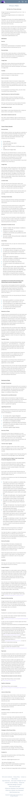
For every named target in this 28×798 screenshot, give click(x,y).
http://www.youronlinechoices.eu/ (13, 640)
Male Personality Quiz (15, 792)
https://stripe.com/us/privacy (9, 680)
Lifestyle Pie (21, 782)
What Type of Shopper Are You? (18, 780)
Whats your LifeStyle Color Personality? (15, 790)
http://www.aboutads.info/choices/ (12, 634)
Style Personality (6, 780)
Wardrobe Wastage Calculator (15, 784)
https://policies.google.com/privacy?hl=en (13, 595)
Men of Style (15, 778)
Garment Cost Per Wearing (11, 782)
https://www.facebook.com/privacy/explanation (16, 648)
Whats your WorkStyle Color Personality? (14, 788)
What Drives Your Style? (14, 786)
